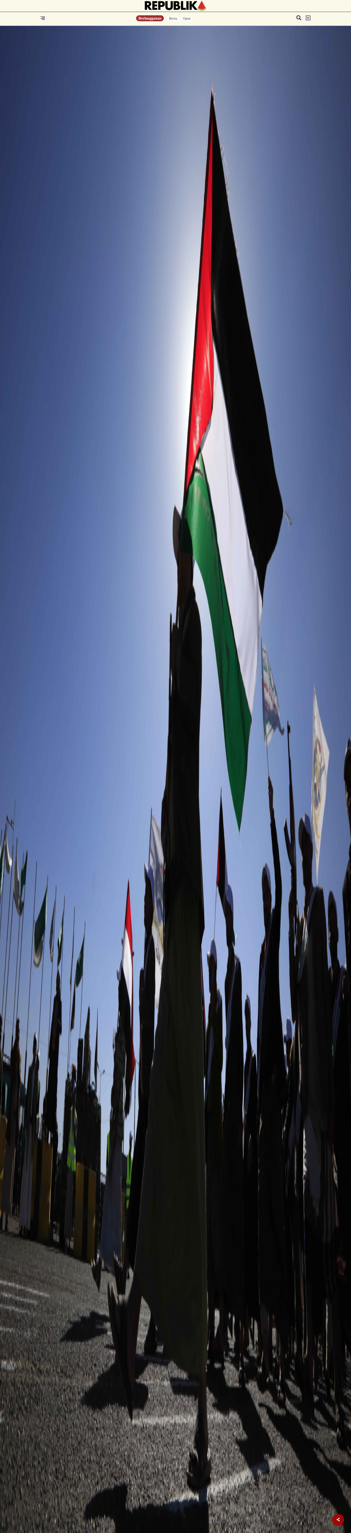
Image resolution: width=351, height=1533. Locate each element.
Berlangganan (149, 18)
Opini (187, 18)
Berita (173, 18)
